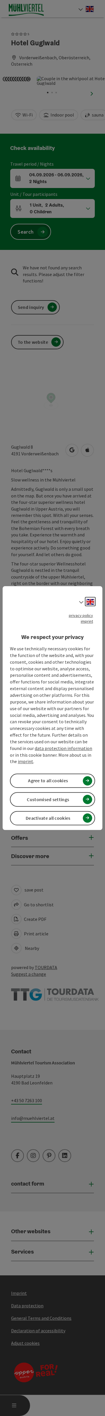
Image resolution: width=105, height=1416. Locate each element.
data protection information (63, 748)
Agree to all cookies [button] (48, 781)
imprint (87, 621)
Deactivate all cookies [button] (48, 818)
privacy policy (81, 615)
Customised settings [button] (48, 799)
